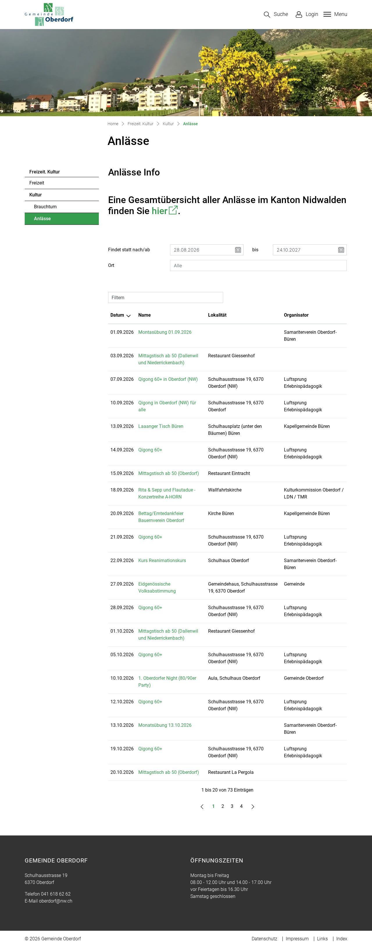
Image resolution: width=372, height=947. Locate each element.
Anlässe (50, 220)
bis (255, 249)
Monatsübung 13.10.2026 (165, 725)
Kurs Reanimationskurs (162, 560)
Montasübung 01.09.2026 (165, 332)
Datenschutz (264, 938)
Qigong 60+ (150, 450)
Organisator (296, 315)
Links (322, 938)
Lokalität (217, 315)
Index (341, 938)
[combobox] (258, 265)
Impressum (297, 938)
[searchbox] (258, 265)
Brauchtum (45, 206)
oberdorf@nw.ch (55, 901)
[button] (276, 14)
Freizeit (36, 183)
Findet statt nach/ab (129, 249)
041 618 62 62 (56, 894)
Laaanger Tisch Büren (160, 426)
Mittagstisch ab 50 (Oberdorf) (168, 473)
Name (144, 315)
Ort (111, 265)
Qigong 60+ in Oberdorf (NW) (168, 379)
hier (165, 210)
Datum (117, 315)
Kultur (35, 195)
